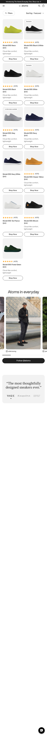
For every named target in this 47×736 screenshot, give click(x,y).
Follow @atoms (23, 360)
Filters (10, 13)
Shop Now (13, 59)
